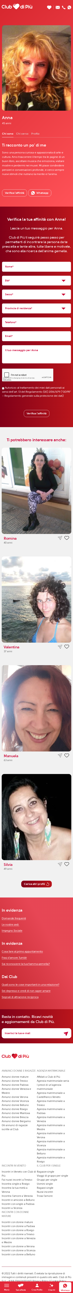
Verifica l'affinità (37, 413)
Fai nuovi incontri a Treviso (17, 1179)
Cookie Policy (58, 1281)
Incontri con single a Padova (18, 1204)
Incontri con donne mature (17, 1222)
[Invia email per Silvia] (60, 864)
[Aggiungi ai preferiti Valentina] (66, 647)
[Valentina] (36, 599)
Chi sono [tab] (7, 133)
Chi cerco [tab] (22, 133)
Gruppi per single (47, 1179)
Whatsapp (42, 192)
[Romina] (36, 491)
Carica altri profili (34, 884)
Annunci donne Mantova (16, 1113)
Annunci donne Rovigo (15, 1109)
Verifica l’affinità (14, 192)
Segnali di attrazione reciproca (20, 997)
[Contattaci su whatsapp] (69, 6)
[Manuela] (36, 708)
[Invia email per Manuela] (60, 755)
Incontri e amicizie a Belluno (18, 1199)
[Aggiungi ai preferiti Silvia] (66, 864)
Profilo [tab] (35, 133)
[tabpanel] (36, 159)
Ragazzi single (45, 1187)
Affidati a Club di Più (48, 1076)
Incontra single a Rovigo (16, 1183)
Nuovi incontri (45, 1191)
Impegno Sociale (12, 930)
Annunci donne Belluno (15, 1105)
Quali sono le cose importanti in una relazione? (30, 984)
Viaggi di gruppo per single (52, 1175)
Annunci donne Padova (15, 1084)
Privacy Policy (41, 1281)
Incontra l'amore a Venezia (17, 1195)
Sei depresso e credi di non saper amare (26, 990)
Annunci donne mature (15, 1076)
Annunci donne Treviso (15, 1080)
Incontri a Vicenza (12, 1208)
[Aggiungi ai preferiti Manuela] (66, 756)
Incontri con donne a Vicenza (18, 1250)
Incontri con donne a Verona (18, 1246)
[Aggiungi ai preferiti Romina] (66, 538)
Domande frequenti (14, 918)
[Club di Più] (17, 6)
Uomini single (45, 1183)
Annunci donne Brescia (15, 1117)
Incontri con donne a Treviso (18, 1234)
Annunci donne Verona (15, 1097)
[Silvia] (36, 817)
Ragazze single (45, 1171)
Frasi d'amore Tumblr (14, 957)
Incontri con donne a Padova (18, 1226)
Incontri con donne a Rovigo (18, 1230)
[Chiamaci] (64, 6)
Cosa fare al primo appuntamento (22, 951)
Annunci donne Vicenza (15, 1101)
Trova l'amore (44, 1195)
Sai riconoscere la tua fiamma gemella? (26, 963)
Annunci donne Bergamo (16, 1121)
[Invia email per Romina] (60, 538)
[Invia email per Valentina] (60, 647)
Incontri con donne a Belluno (18, 1254)
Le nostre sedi (10, 924)
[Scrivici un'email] (58, 6)
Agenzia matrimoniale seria (53, 1080)
